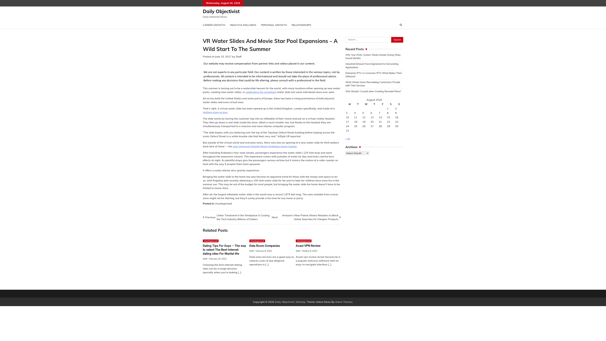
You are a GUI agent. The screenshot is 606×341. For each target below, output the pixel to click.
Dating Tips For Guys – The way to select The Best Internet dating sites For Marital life (224, 249)
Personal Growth (274, 25)
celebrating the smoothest (261, 92)
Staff (238, 56)
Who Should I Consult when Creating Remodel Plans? (373, 91)
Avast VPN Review (308, 246)
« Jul (347, 138)
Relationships (301, 25)
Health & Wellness (243, 25)
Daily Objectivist (221, 11)
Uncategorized (223, 203)
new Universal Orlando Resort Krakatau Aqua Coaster (265, 146)
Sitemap (301, 301)
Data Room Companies (264, 246)
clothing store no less (215, 112)
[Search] (400, 25)
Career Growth (214, 25)
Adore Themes (343, 301)
